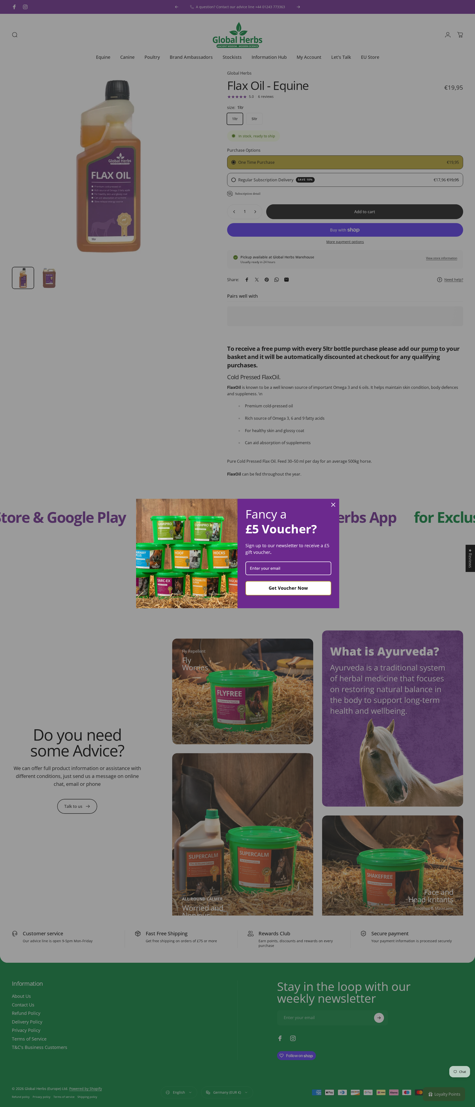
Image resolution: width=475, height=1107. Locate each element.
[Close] (333, 505)
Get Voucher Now (288, 588)
